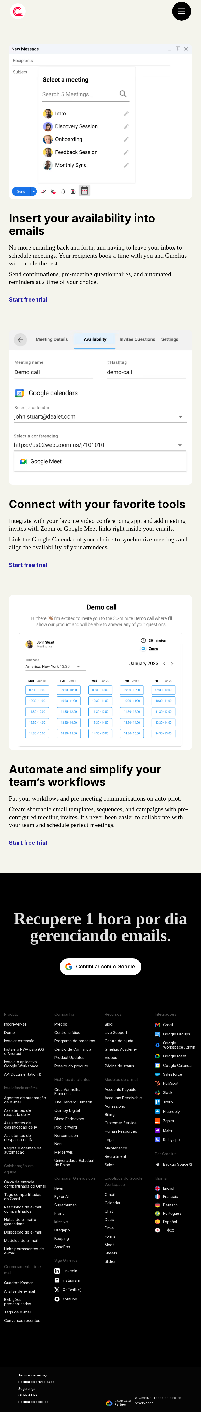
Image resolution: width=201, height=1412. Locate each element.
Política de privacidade (36, 1382)
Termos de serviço (33, 1375)
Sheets (111, 1253)
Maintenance (116, 1148)
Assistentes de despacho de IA (18, 1137)
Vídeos (111, 1057)
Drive (109, 1228)
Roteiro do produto (71, 1066)
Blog (109, 1024)
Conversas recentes (22, 1320)
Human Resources (121, 1131)
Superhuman (65, 1205)
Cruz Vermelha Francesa (67, 1091)
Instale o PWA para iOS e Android (24, 1051)
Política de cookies (33, 1402)
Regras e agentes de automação (23, 1150)
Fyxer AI (61, 1196)
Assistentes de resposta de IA (17, 1112)
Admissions (115, 1106)
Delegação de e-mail (23, 1232)
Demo (9, 1032)
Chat (109, 1211)
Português (172, 1213)
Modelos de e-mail (21, 1240)
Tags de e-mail (17, 1312)
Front (59, 1213)
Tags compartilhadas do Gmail (22, 1196)
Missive (61, 1221)
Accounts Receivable (123, 1098)
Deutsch (170, 1205)
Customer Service (121, 1123)
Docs (109, 1219)
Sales (109, 1164)
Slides (110, 1261)
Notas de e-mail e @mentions (20, 1221)
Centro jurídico (67, 1032)
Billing (110, 1114)
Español (170, 1221)
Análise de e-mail (19, 1291)
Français (170, 1196)
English (169, 1188)
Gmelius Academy (121, 1049)
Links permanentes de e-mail (24, 1251)
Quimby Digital (67, 1110)
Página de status (119, 1066)
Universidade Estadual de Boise (74, 1162)
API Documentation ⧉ (22, 1074)
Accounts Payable (120, 1089)
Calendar (112, 1203)
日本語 (168, 1230)
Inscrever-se (15, 1024)
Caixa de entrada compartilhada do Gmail (25, 1184)
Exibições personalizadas (17, 1301)
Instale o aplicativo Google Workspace (21, 1064)
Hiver (59, 1188)
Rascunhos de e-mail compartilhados (23, 1209)
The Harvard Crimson (73, 1102)
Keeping (61, 1238)
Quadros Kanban (19, 1283)
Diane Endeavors (69, 1118)
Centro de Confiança (72, 1049)
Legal (109, 1139)
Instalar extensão (19, 1041)
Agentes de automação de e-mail (25, 1100)
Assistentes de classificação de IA (20, 1125)
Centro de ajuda (119, 1041)
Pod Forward (65, 1127)
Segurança (26, 1389)
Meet (109, 1244)
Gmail (110, 1194)
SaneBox (62, 1247)
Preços (60, 1024)
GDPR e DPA (28, 1395)
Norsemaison (66, 1135)
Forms (110, 1236)
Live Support (116, 1032)
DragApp (62, 1230)
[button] (181, 11)
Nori (58, 1144)
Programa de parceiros (74, 1041)
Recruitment (115, 1156)
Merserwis (63, 1152)
